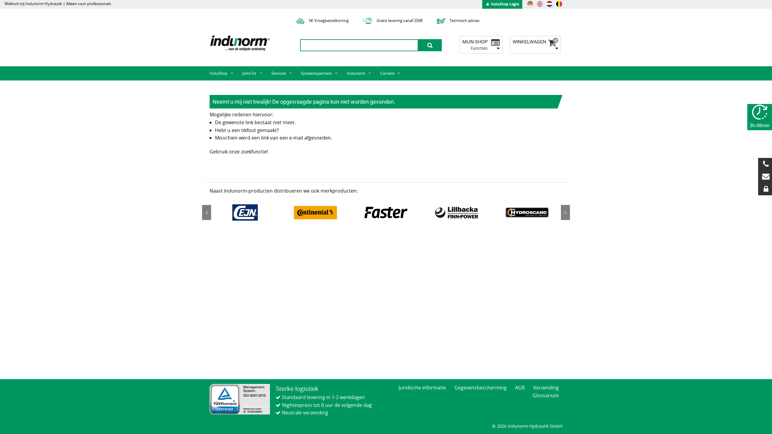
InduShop (218, 73)
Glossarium (546, 395)
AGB (520, 387)
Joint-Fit (249, 73)
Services (278, 73)
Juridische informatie (422, 387)
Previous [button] (206, 212)
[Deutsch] (530, 4)
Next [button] (565, 212)
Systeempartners (316, 73)
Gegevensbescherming (480, 387)
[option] (245, 212)
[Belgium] (559, 4)
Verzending (546, 387)
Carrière (387, 73)
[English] (539, 4)
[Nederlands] (549, 4)
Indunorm (356, 73)
